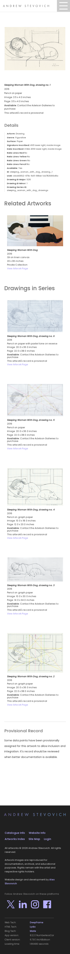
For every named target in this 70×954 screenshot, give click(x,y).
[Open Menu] (63, 6)
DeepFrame (36, 922)
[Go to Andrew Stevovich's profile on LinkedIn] (23, 904)
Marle (33, 931)
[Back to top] (61, 945)
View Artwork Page (17, 268)
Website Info (37, 833)
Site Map (34, 839)
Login (47, 839)
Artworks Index (15, 839)
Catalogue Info (15, 833)
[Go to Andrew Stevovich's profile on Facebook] (47, 904)
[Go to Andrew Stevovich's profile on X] (11, 904)
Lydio (33, 926)
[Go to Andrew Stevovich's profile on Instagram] (35, 904)
